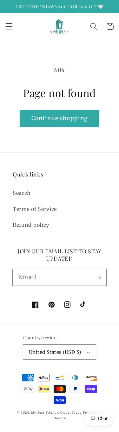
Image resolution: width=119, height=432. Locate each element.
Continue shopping (59, 118)
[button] (9, 26)
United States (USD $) (55, 352)
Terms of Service (35, 209)
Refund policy (31, 225)
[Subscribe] (98, 277)
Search (22, 193)
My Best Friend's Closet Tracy (56, 413)
